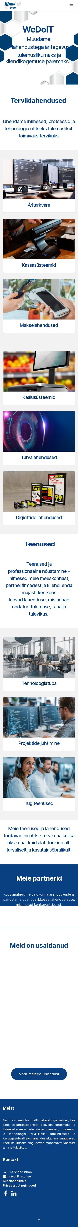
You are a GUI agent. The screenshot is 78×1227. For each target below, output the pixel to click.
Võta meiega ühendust (39, 1074)
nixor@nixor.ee (20, 1176)
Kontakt (10, 1159)
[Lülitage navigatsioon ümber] (71, 5)
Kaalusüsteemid (39, 397)
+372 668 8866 (20, 1172)
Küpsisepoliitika (14, 1181)
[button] (39, 1219)
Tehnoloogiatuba (39, 683)
